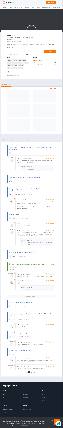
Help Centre (25, 399)
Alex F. (14, 153)
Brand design (26, 62)
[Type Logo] (19, 110)
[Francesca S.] (11, 194)
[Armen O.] (11, 181)
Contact (50, 51)
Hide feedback (51, 144)
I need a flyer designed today (18, 333)
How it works (25, 394)
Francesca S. (18, 194)
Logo (9, 65)
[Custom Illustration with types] (44, 125)
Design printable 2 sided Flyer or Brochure (30, 264)
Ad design (10, 60)
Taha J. (14, 218)
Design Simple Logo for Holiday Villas (20, 350)
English (8, 41)
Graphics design (18, 62)
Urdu (16, 41)
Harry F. (15, 354)
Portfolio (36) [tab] (6, 84)
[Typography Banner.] (19, 125)
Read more (14, 47)
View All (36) (52, 88)
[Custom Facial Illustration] (44, 95)
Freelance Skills (26, 412)
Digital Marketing (46, 7)
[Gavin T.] (11, 319)
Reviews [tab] (5, 140)
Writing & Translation (29, 7)
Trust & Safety (26, 397)
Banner (15, 60)
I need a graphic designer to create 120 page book (24, 177)
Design (38, 7)
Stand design (10, 62)
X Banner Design (14, 214)
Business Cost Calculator (8, 409)
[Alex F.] (10, 153)
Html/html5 (14, 65)
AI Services (5, 7)
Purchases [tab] (15, 140)
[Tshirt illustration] (44, 110)
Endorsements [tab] (25, 140)
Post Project (51, 2)
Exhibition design (22, 60)
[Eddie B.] (10, 336)
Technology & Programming (16, 7)
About (4, 394)
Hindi (12, 41)
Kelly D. (15, 306)
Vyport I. (14, 256)
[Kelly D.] (10, 306)
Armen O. (16, 181)
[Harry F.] (10, 354)
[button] (58, 2)
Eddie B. (14, 336)
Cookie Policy (24, 425)
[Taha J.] (10, 218)
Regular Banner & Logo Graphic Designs (21, 252)
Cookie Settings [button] (50, 421)
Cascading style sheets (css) (13, 67)
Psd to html (21, 65)
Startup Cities (6, 412)
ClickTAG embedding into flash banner (21, 302)
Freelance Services (27, 409)
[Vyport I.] (10, 256)
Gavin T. (15, 319)
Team (4, 397)
